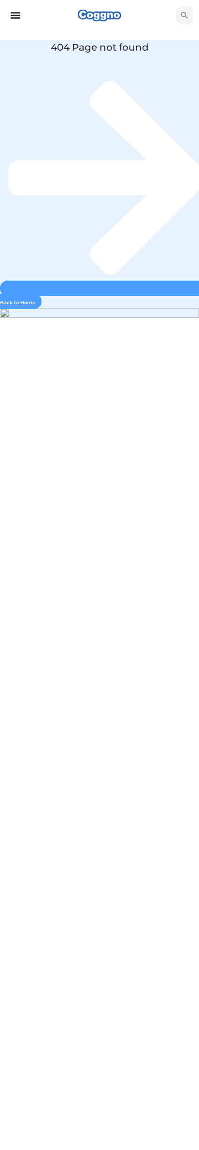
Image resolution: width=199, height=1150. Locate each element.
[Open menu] (15, 15)
